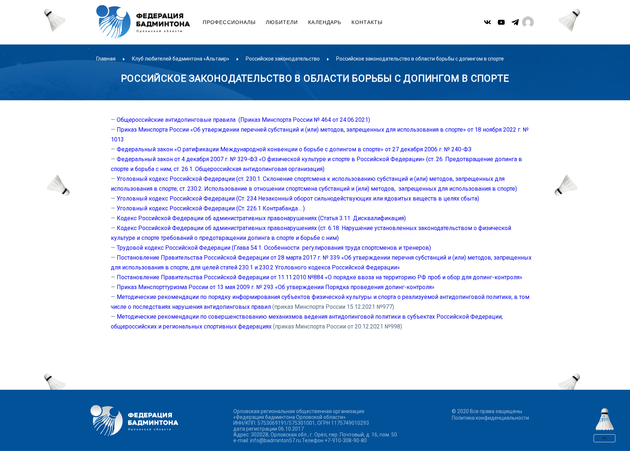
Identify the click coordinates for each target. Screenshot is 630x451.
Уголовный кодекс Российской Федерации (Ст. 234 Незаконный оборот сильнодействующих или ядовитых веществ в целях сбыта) (298, 198)
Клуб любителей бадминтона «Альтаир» (180, 59)
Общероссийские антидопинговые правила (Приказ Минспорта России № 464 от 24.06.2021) (243, 119)
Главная (106, 59)
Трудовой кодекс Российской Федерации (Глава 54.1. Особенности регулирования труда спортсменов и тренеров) (274, 247)
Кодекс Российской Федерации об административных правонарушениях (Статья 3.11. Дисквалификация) (261, 218)
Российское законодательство (283, 59)
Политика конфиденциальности (490, 418)
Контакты (366, 22)
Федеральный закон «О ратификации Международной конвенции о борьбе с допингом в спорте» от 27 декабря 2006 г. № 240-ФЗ (294, 149)
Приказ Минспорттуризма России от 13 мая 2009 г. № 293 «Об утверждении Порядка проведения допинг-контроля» (276, 287)
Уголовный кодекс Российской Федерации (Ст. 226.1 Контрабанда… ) (211, 208)
